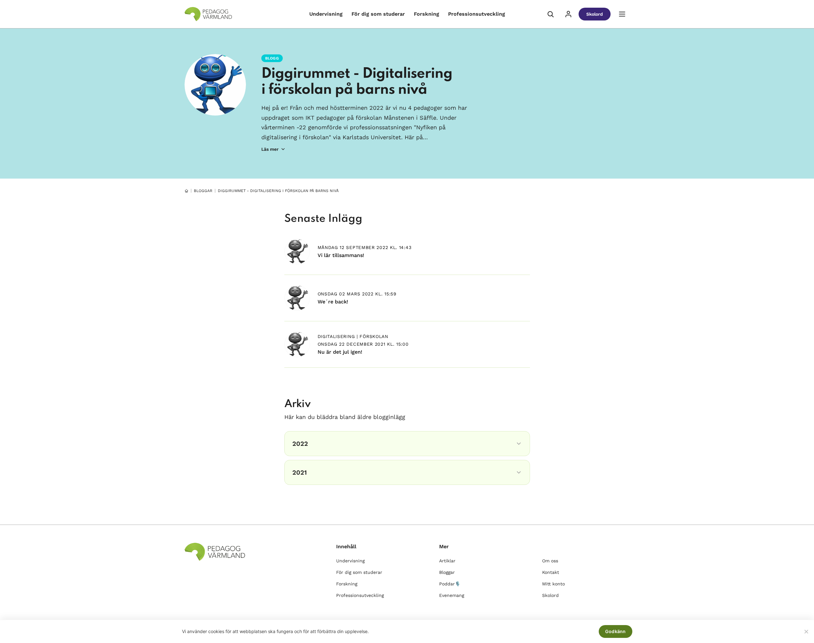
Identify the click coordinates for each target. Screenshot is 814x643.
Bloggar (447, 572)
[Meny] (622, 14)
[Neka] (806, 631)
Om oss (550, 560)
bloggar (203, 191)
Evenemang (451, 595)
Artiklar (447, 560)
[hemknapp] (186, 191)
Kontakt (550, 572)
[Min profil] (568, 14)
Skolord (594, 14)
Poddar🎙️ (449, 583)
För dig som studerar (378, 14)
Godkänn (615, 631)
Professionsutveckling (476, 14)
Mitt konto (553, 583)
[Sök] (550, 14)
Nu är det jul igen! (340, 352)
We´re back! (333, 302)
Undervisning (326, 14)
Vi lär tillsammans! (341, 255)
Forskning (426, 14)
